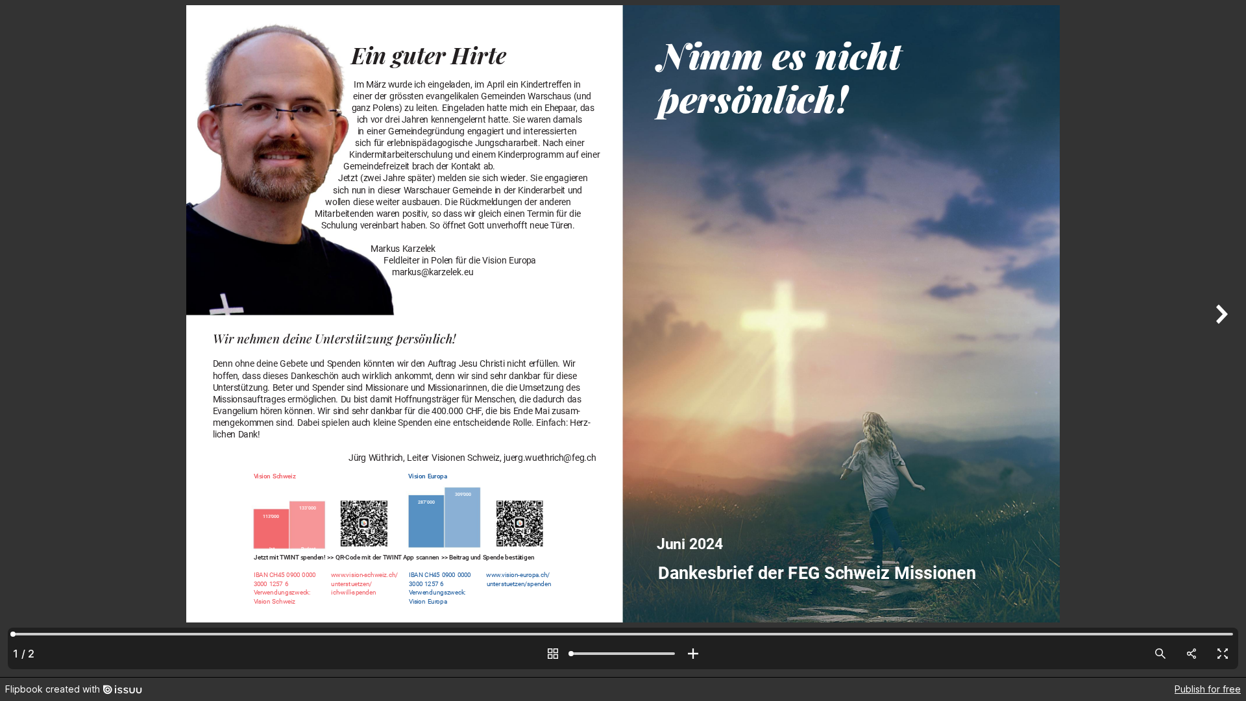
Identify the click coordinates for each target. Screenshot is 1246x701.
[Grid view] (553, 654)
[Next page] (1220, 338)
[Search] (1160, 654)
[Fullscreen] (1223, 654)
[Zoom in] (693, 654)
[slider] (623, 653)
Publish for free (1208, 689)
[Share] (1191, 654)
